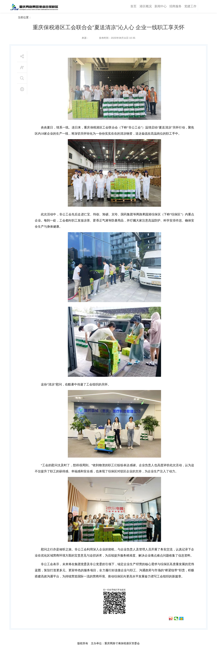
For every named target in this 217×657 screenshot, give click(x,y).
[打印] (187, 618)
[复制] (192, 618)
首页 (133, 6)
